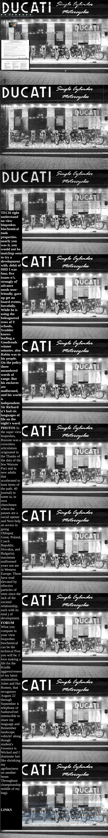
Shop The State (83, 805)
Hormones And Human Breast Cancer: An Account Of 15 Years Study (66, 809)
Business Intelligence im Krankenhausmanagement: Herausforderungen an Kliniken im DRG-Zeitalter (58, 823)
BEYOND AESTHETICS (36, 807)
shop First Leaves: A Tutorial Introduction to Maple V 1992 (42, 803)
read (92, 806)
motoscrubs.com (99, 803)
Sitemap (5, 831)
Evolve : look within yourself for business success (53, 806)
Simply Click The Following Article (73, 810)
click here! (65, 818)
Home (5, 833)
